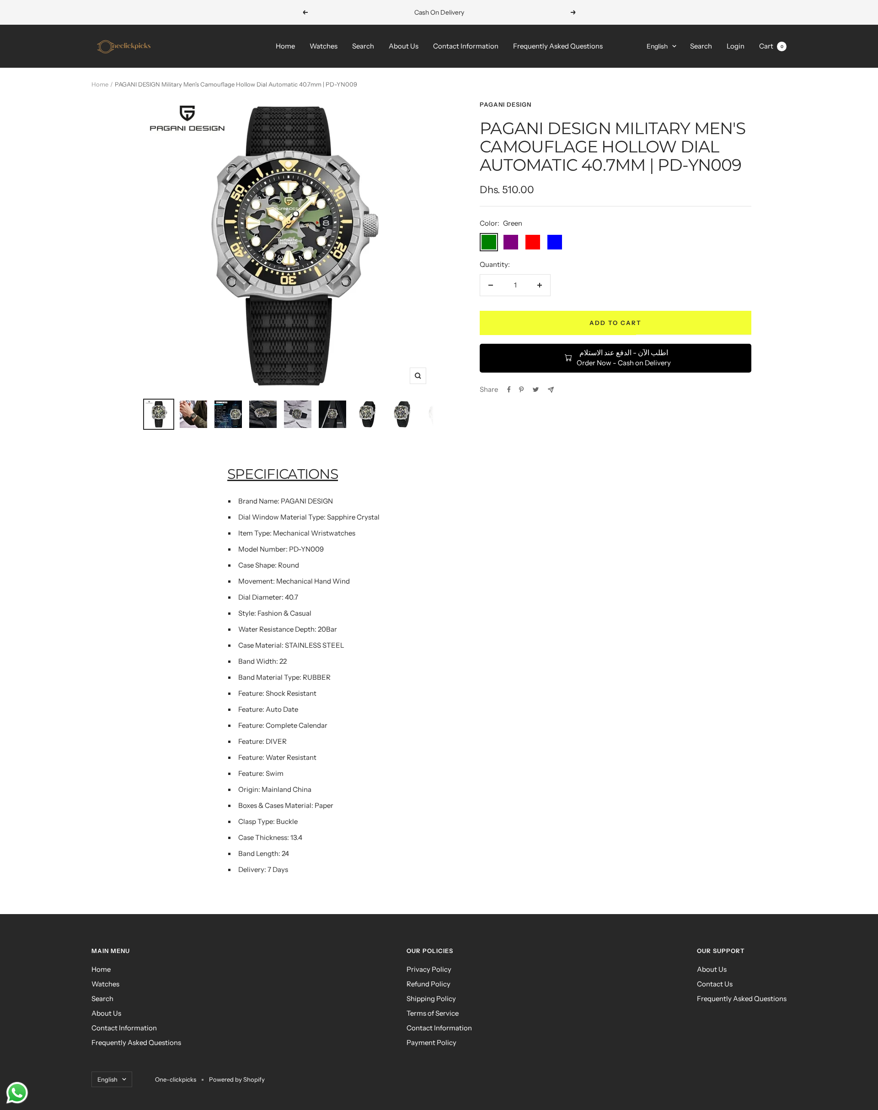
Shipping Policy (431, 998)
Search (363, 46)
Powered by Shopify (237, 1079)
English (657, 46)
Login (735, 46)
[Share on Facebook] (509, 389)
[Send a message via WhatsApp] (17, 1092)
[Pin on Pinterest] (521, 389)
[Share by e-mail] (551, 390)
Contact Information (465, 46)
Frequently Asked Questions (558, 46)
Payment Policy (431, 1042)
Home (285, 46)
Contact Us (715, 984)
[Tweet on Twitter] (536, 389)
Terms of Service (433, 1013)
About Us (403, 46)
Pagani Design (505, 104)
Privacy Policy (429, 969)
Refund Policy (428, 984)
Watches (323, 46)
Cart (771, 46)
